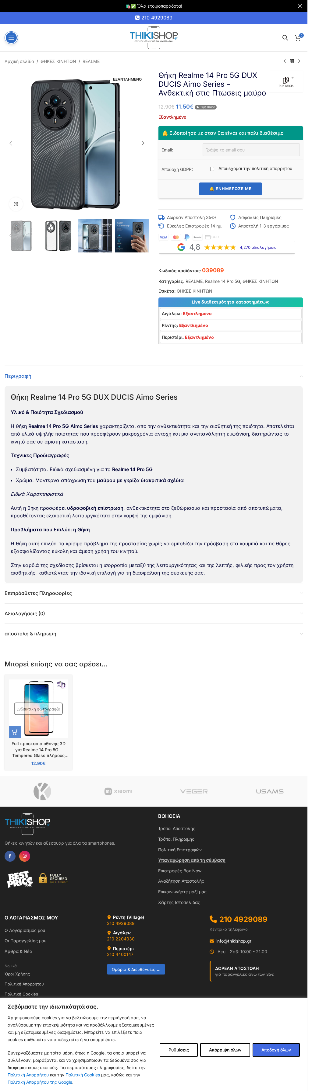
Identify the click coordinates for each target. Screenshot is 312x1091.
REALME (91, 61)
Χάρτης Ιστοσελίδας (179, 902)
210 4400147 (120, 954)
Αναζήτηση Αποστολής (181, 881)
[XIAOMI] (118, 791)
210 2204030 (121, 938)
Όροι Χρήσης (17, 973)
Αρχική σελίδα (19, 61)
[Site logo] (153, 37)
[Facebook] (10, 856)
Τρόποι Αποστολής (176, 828)
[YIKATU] (42, 791)
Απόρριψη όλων (225, 1049)
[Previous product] (284, 61)
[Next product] (299, 61)
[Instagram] (24, 856)
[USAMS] (270, 791)
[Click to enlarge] (16, 204)
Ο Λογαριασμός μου (25, 930)
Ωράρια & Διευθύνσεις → (136, 969)
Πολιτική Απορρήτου (28, 1074)
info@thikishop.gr (233, 940)
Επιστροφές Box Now (179, 870)
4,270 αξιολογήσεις (258, 247)
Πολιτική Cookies (83, 1074)
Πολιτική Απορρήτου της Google (40, 1082)
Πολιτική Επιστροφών (180, 849)
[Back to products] (292, 61)
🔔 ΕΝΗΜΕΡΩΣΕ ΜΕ (230, 188)
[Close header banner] (299, 6)
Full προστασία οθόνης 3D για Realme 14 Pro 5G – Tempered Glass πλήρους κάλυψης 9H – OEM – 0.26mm (39, 755)
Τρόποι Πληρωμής (176, 839)
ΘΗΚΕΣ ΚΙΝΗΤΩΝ (58, 61)
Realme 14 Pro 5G (222, 281)
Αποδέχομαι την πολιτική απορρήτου (254, 168)
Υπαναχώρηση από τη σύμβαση (191, 860)
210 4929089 (156, 18)
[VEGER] (194, 791)
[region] (153, 1044)
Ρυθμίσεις (178, 1049)
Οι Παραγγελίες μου (25, 940)
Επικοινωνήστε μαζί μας (182, 891)
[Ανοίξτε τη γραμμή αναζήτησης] (285, 37)
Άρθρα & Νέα (18, 951)
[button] (11, 143)
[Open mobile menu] (11, 38)
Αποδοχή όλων (276, 1049)
